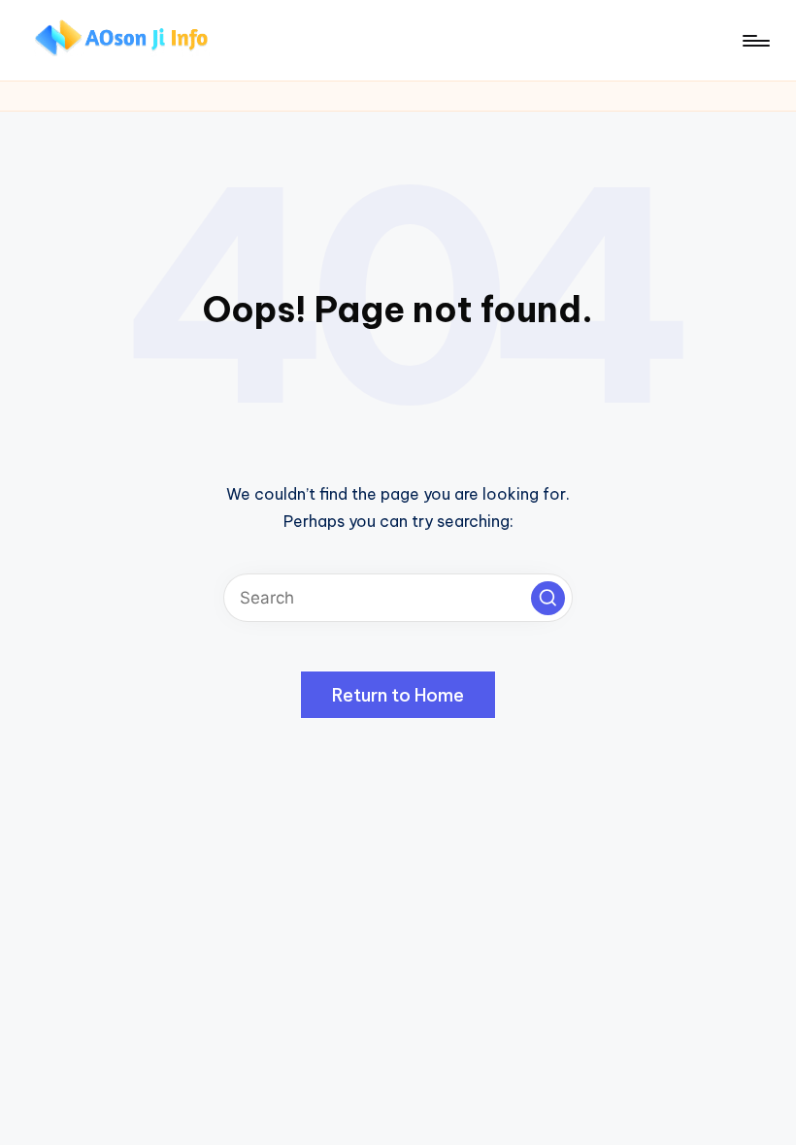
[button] (548, 598)
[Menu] (755, 41)
